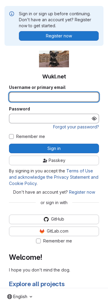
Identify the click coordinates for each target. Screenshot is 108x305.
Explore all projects (37, 284)
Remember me (30, 136)
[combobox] (19, 296)
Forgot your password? (76, 126)
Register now (82, 192)
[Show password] (94, 118)
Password (19, 109)
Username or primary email (37, 87)
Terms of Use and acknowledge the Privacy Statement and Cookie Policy (53, 177)
